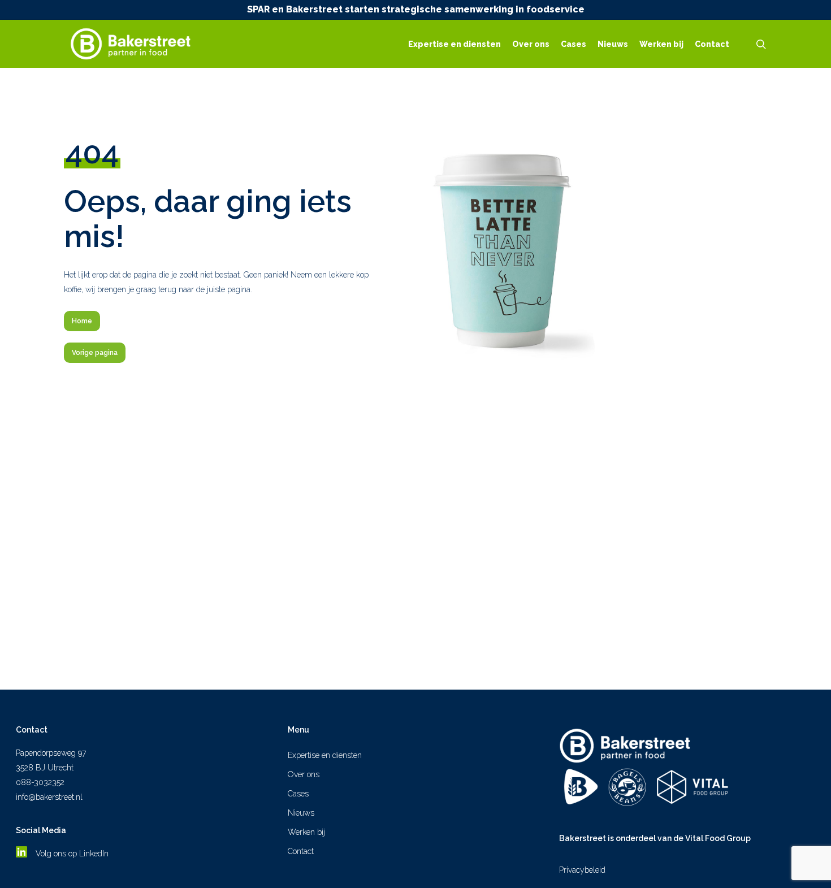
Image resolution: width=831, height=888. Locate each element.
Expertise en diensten (325, 755)
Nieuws (301, 812)
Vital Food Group (718, 838)
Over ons (303, 774)
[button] (82, 321)
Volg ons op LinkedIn (73, 853)
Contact (301, 851)
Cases (298, 793)
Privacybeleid (582, 869)
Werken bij (306, 832)
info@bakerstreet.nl (49, 797)
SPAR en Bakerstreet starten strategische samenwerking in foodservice (416, 9)
